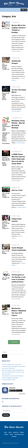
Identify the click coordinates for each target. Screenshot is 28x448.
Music (3, 227)
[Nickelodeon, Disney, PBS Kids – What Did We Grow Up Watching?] (6, 119)
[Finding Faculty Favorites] (6, 217)
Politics (5, 138)
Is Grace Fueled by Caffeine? (9, 379)
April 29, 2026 (16, 58)
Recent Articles (4, 99)
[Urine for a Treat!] (6, 189)
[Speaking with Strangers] (6, 59)
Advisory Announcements (6, 126)
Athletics (22, 432)
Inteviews (4, 65)
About (5, 432)
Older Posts (15, 342)
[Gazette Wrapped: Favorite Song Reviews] (6, 246)
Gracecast (14, 436)
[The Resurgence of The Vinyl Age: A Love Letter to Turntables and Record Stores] (6, 273)
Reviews (5, 165)
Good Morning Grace (19, 434)
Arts (3, 28)
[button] (24, 10)
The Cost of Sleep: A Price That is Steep (11, 364)
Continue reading (16, 51)
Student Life (6, 69)
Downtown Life (6, 133)
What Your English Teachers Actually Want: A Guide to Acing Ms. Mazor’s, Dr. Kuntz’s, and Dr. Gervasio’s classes (13, 372)
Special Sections (4, 67)
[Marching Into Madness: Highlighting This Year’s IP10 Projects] (6, 307)
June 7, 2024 (16, 244)
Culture (7, 28)
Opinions (5, 134)
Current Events (4, 95)
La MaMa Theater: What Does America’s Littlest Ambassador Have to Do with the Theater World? (18, 159)
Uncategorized (6, 143)
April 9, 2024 (16, 305)
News (4, 97)
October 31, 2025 (17, 117)
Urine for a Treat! (17, 190)
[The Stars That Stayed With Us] (6, 88)
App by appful (22, 393)
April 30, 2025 (16, 187)
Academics (4, 124)
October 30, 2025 (17, 151)
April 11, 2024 (16, 271)
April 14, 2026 (16, 86)
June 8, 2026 (16, 22)
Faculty (4, 224)
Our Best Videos (4, 136)
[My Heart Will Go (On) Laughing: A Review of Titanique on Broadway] (6, 24)
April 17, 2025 (16, 216)
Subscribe (6, 415)
